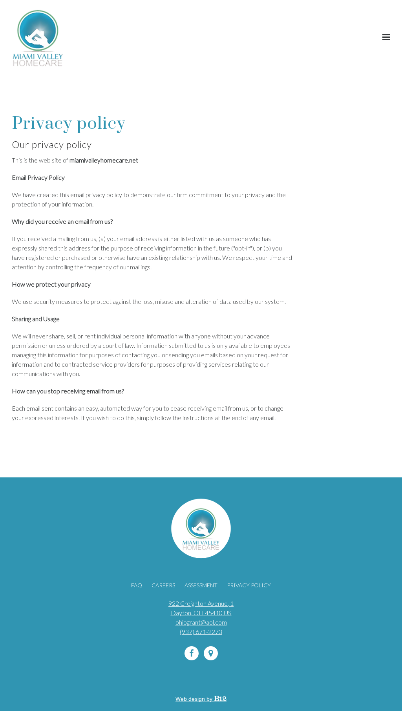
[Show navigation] (384, 37)
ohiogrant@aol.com (201, 622)
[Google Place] (211, 653)
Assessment (201, 585)
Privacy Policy (249, 585)
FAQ (136, 585)
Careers (163, 585)
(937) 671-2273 (201, 631)
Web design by (194, 699)
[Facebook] (192, 653)
